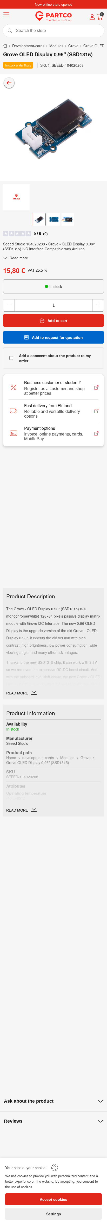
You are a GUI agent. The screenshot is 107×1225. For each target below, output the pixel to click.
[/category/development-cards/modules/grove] (9, 83)
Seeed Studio (17, 743)
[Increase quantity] (98, 305)
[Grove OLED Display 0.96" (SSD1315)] (53, 127)
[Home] (5, 46)
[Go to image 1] (39, 219)
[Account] (92, 17)
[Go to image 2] (53, 219)
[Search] (53, 30)
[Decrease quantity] (9, 305)
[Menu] (6, 15)
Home (11, 757)
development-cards (38, 757)
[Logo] (53, 16)
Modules (67, 757)
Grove (86, 757)
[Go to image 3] (67, 219)
